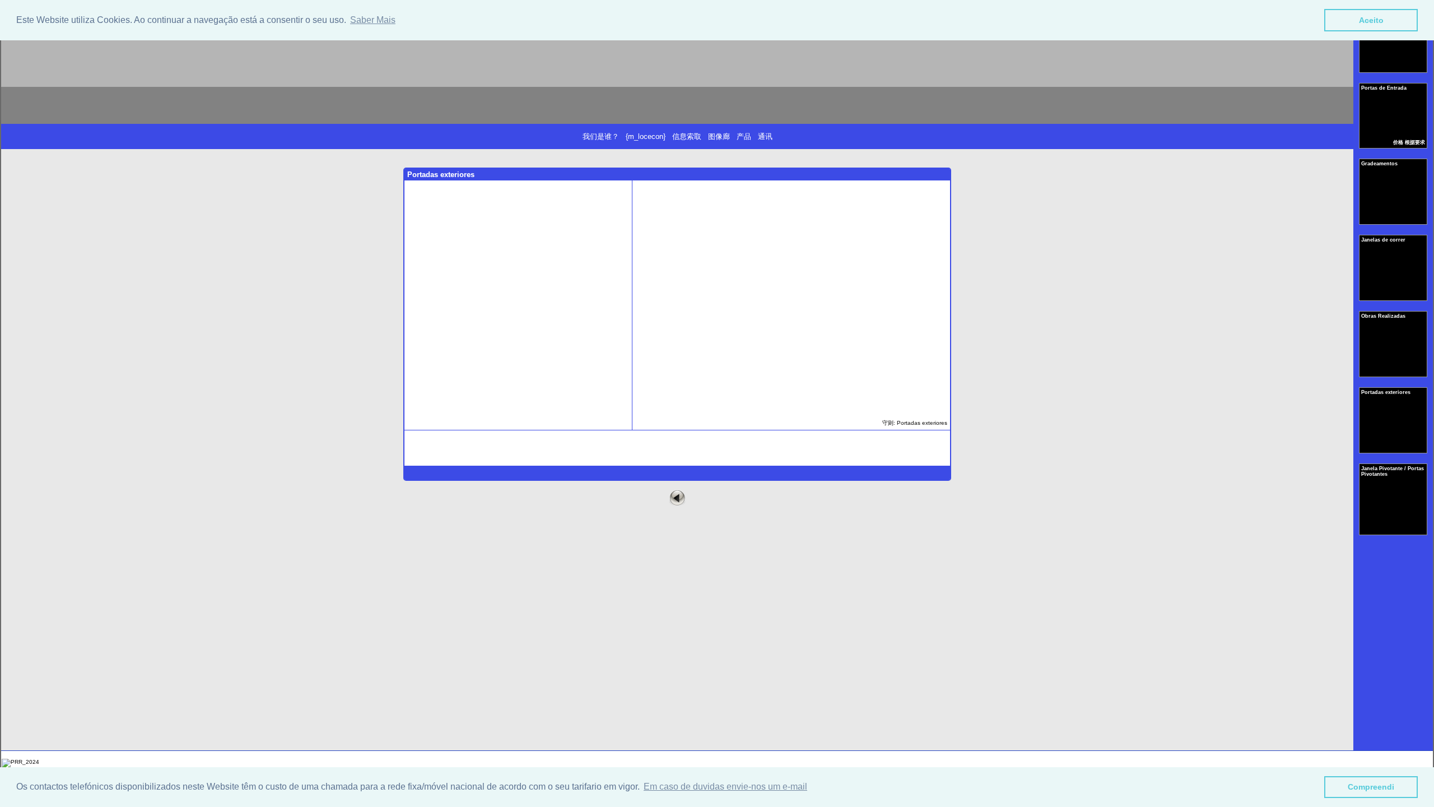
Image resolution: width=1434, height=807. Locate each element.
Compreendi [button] (1371, 786)
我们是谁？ (601, 136)
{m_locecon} (645, 136)
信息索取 (686, 136)
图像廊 (719, 136)
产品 (744, 136)
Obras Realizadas (1384, 316)
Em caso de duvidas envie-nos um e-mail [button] (725, 786)
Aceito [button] (1371, 20)
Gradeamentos (1380, 163)
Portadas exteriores (1386, 392)
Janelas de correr (1384, 240)
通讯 (765, 136)
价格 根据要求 (1409, 142)
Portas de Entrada (1384, 88)
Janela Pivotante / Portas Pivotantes (1392, 471)
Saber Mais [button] (372, 20)
